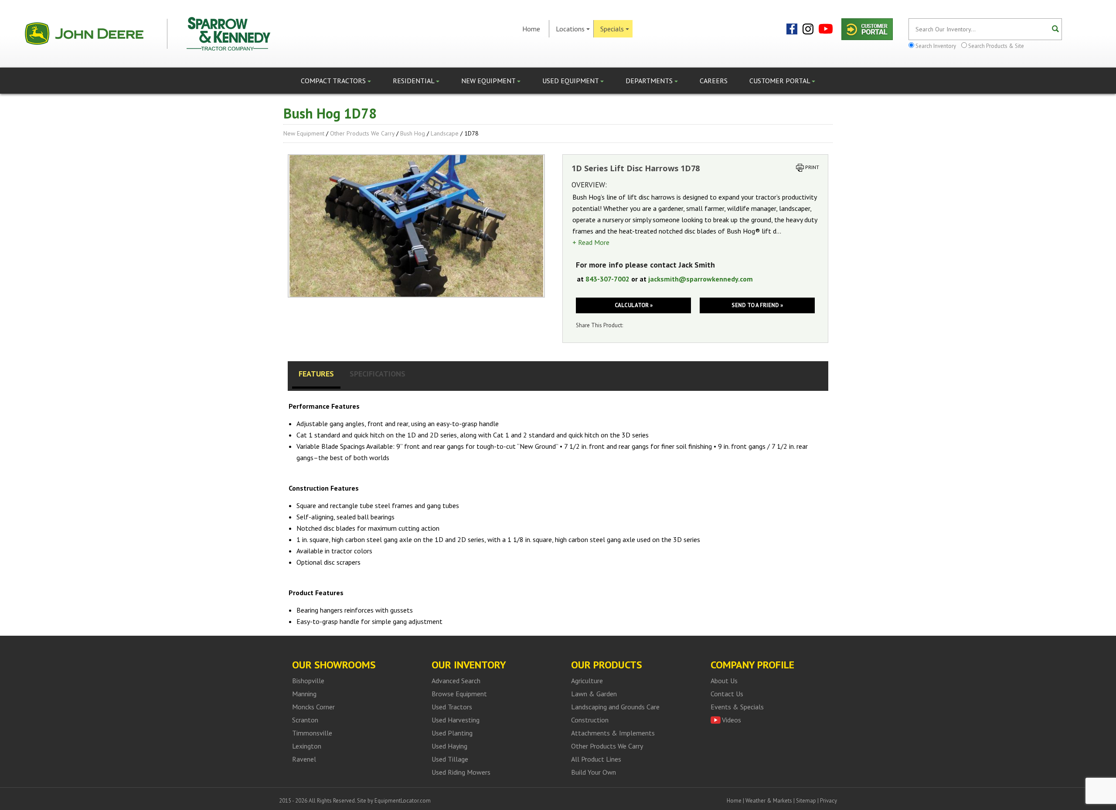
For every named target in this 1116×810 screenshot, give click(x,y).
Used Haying (449, 746)
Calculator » (634, 305)
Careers (714, 80)
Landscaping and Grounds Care (615, 706)
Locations (570, 28)
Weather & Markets (768, 800)
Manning (304, 693)
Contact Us (727, 693)
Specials (612, 28)
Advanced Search (456, 680)
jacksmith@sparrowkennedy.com (700, 279)
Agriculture (587, 680)
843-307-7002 (607, 279)
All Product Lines (596, 759)
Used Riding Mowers (461, 772)
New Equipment (489, 80)
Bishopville (308, 680)
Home (531, 28)
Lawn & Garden (594, 693)
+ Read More (590, 242)
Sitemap (806, 800)
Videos (731, 719)
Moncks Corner (313, 706)
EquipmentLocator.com (402, 800)
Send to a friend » (757, 305)
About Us (724, 680)
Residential (414, 80)
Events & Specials (737, 706)
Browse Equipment (459, 693)
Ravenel (304, 759)
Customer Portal (780, 80)
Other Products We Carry (362, 133)
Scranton (305, 719)
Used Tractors (452, 706)
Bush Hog (412, 133)
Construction (590, 719)
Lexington (306, 746)
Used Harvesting (456, 719)
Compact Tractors (334, 80)
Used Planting (452, 733)
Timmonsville (312, 733)
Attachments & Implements (613, 733)
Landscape (445, 133)
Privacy (828, 800)
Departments (650, 80)
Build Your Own (593, 772)
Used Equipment (571, 80)
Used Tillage (450, 759)
